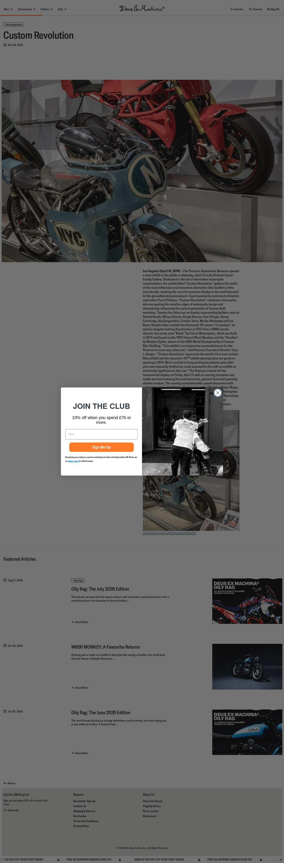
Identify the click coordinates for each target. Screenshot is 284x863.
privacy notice (73, 461)
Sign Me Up (101, 447)
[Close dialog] (217, 392)
